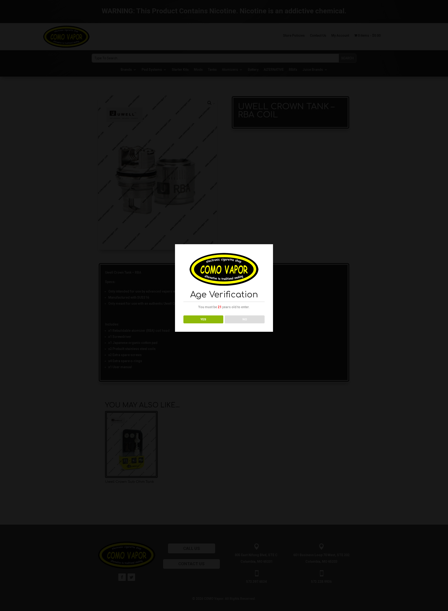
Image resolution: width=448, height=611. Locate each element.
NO (244, 319)
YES (203, 319)
